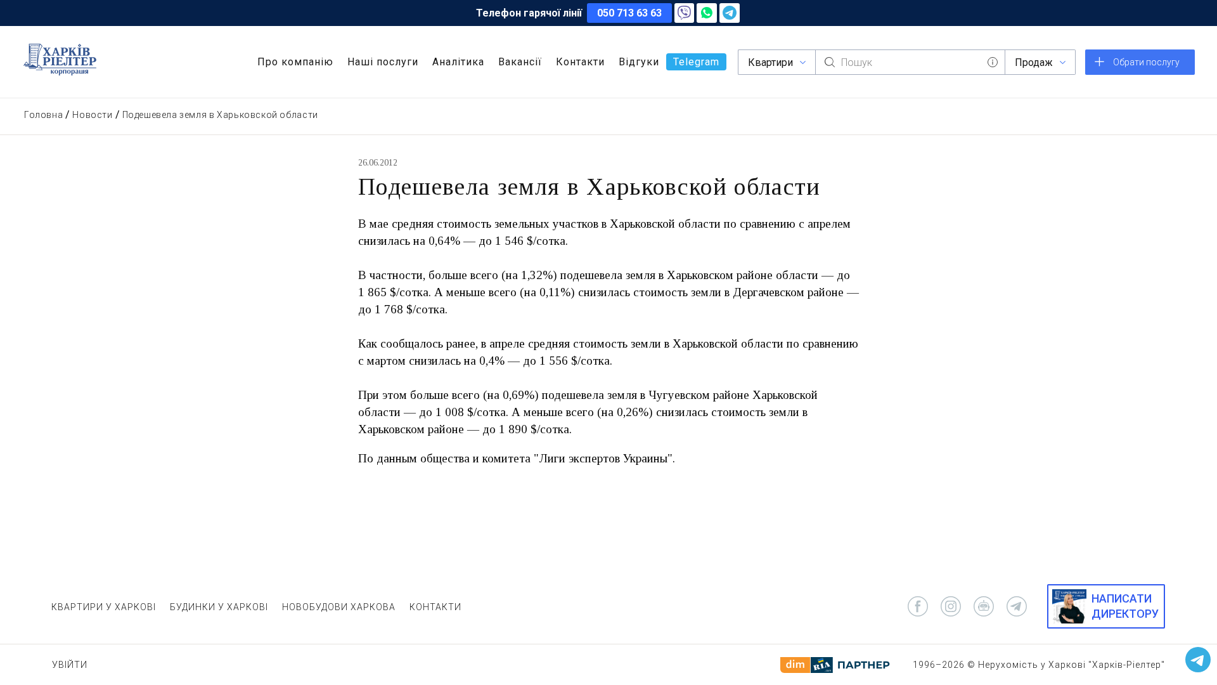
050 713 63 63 (629, 13)
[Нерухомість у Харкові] (59, 59)
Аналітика (458, 62)
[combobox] (910, 62)
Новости (92, 115)
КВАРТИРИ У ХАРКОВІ (103, 607)
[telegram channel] (1017, 606)
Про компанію (295, 62)
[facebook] (918, 606)
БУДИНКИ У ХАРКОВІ (219, 607)
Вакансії (520, 62)
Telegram (696, 62)
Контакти (580, 62)
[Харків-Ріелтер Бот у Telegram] (1198, 659)
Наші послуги (382, 62)
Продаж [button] (1034, 62)
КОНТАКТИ (435, 607)
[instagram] (951, 606)
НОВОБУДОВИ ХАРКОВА (339, 607)
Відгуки (639, 62)
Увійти (69, 665)
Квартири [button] (770, 62)
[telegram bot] (984, 606)
